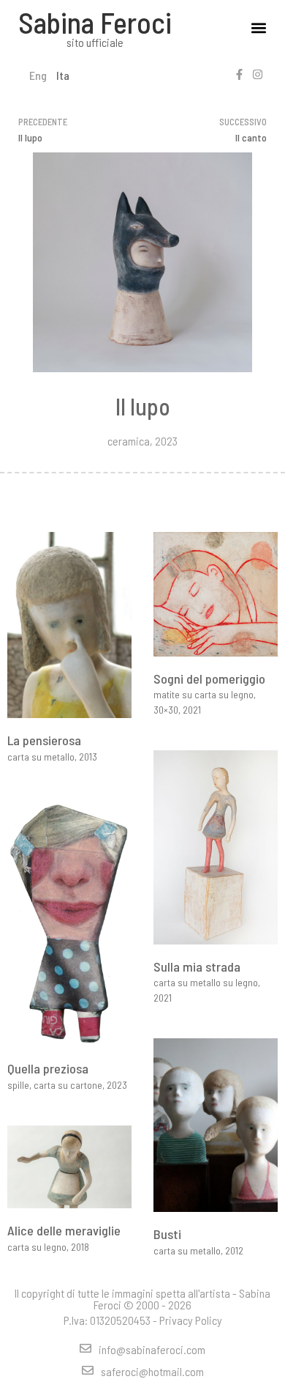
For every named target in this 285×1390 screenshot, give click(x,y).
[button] (258, 28)
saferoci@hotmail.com (152, 1371)
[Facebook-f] (239, 74)
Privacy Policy (190, 1320)
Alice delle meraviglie (64, 1230)
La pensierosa (44, 740)
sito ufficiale (94, 42)
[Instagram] (257, 74)
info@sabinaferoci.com (152, 1349)
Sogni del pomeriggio (209, 678)
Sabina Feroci (95, 22)
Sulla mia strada (196, 966)
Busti (167, 1234)
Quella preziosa (47, 1068)
